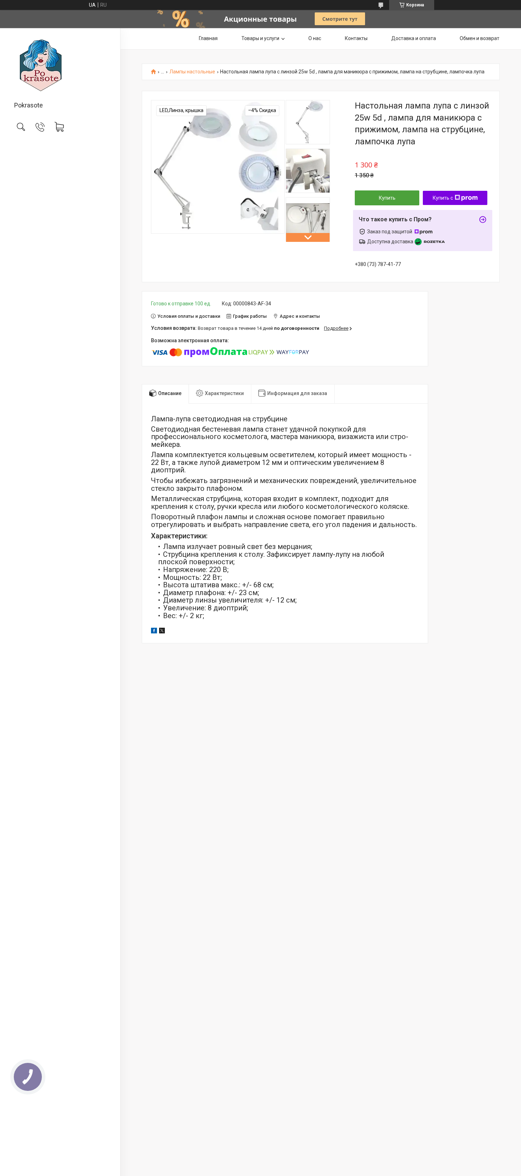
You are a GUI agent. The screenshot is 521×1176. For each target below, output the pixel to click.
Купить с (443, 198)
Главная (208, 38)
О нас (314, 38)
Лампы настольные (192, 71)
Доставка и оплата (413, 38)
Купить (387, 198)
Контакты (356, 38)
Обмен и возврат (479, 38)
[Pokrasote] (60, 65)
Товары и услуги (260, 38)
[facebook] (154, 631)
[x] (162, 631)
